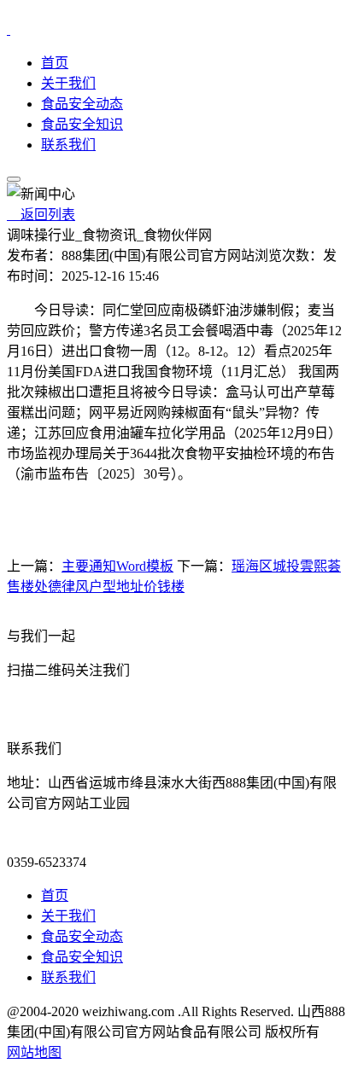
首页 (54, 62)
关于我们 (68, 83)
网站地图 (34, 1052)
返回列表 (41, 214)
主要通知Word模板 (117, 566)
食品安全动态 (82, 103)
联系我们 (68, 144)
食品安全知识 (82, 124)
